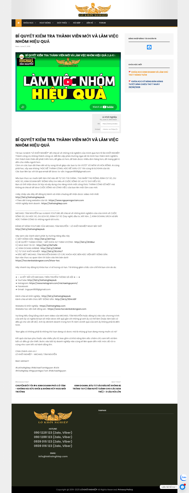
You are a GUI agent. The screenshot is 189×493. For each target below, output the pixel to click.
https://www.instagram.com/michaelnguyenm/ (53, 283)
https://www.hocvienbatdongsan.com (67, 309)
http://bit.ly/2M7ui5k (47, 245)
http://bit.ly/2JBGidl (50, 248)
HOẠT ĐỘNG (45, 22)
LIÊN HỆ (90, 22)
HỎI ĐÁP (76, 22)
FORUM (102, 22)
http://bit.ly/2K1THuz (45, 238)
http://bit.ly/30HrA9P (65, 299)
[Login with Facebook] (149, 47)
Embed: (97, 129)
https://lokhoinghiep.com (54, 203)
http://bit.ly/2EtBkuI (84, 242)
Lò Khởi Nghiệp (109, 117)
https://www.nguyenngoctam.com (66, 200)
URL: (98, 124)
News (17, 46)
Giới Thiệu (62, 22)
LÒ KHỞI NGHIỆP (88, 489)
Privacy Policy (125, 489)
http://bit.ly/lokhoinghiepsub (30, 197)
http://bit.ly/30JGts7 (52, 251)
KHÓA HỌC (28, 22)
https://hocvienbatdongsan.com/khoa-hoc (37, 260)
